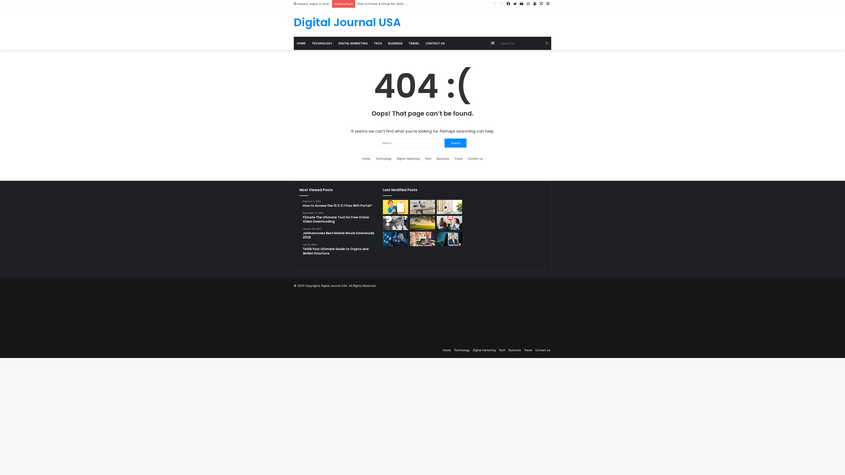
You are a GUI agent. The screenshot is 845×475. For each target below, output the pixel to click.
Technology (322, 43)
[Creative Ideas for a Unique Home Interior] (422, 239)
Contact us (435, 43)
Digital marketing (353, 43)
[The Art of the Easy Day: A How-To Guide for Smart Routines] (422, 207)
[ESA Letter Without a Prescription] (395, 207)
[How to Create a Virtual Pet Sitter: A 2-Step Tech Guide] (449, 207)
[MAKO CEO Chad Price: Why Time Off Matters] (449, 239)
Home (301, 43)
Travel (414, 43)
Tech (378, 43)
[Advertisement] (444, 316)
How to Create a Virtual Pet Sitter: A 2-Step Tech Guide (395, 3)
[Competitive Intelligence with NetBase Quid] (395, 239)
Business (395, 43)
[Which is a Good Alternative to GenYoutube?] (449, 223)
